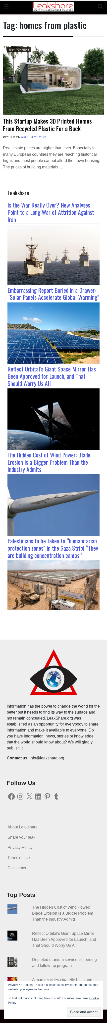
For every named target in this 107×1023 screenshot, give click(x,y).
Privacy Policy (20, 847)
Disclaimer (16, 868)
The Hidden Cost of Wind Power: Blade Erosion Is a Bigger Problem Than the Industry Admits (48, 462)
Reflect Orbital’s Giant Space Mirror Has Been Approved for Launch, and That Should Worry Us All (51, 376)
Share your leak (21, 837)
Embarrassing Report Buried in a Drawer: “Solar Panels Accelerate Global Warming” (53, 294)
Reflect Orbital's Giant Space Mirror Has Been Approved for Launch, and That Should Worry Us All (64, 939)
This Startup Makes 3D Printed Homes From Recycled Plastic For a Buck (47, 124)
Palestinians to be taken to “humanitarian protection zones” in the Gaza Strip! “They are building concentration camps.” (52, 548)
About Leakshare (22, 827)
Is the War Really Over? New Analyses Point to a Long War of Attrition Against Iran (50, 212)
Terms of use (18, 858)
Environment (19, 49)
